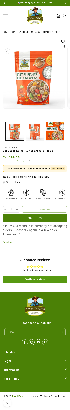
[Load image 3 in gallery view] (55, 131)
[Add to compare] (63, 46)
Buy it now (35, 218)
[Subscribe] (61, 332)
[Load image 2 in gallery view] (35, 131)
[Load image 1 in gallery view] (14, 131)
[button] (5, 16)
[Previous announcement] (4, 3)
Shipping (20, 161)
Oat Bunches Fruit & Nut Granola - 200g (36, 32)
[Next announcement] (65, 3)
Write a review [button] (35, 279)
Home (6, 32)
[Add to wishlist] (63, 41)
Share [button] (9, 242)
